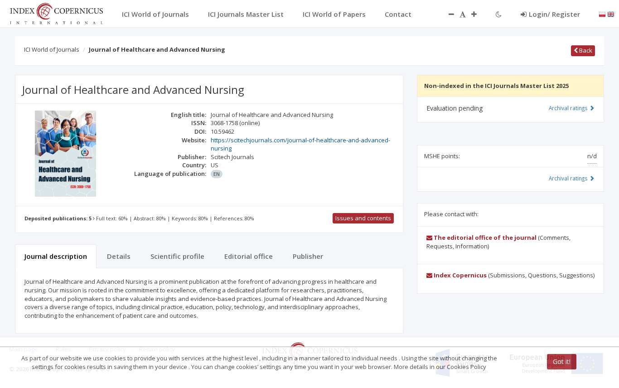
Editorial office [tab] (248, 256)
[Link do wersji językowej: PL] (602, 14)
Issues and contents (363, 218)
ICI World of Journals (51, 49)
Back (585, 50)
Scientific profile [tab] (177, 256)
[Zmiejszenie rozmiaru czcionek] (447, 14)
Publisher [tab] (308, 256)
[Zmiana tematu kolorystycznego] (498, 14)
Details (119, 256)
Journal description (55, 256)
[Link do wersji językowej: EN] (610, 14)
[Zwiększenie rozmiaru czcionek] (478, 14)
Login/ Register (554, 14)
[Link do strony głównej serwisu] (56, 13)
